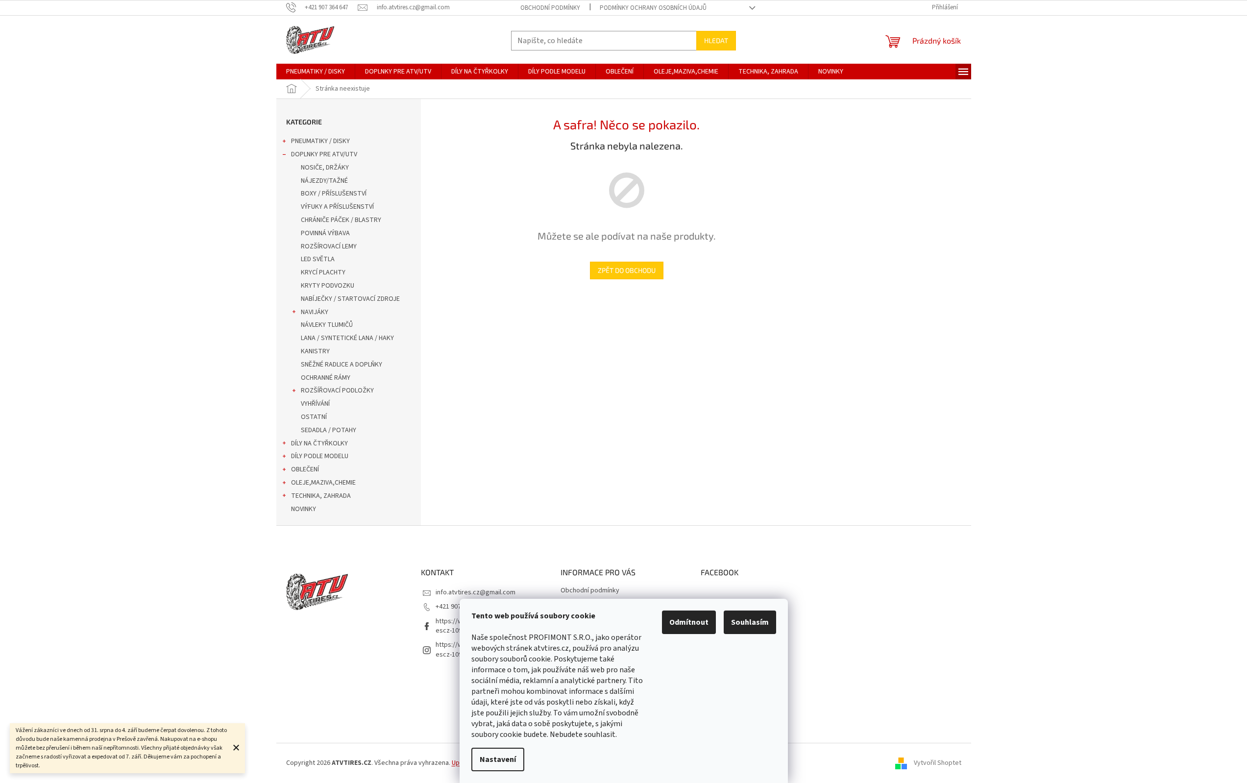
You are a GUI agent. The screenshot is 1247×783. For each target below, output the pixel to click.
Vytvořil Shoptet (937, 763)
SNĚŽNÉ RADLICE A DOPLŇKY (341, 364)
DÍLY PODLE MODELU (319, 456)
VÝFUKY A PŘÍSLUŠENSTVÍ (337, 207)
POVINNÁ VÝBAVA (325, 233)
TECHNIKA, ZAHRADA (321, 496)
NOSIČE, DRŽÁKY (325, 167)
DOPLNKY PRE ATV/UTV (324, 154)
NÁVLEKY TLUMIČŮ (327, 325)
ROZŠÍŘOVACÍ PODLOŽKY (337, 390)
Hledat (716, 40)
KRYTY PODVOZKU (327, 286)
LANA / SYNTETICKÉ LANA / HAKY (347, 338)
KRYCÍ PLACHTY (323, 272)
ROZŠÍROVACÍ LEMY (329, 246)
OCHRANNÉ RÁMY (325, 378)
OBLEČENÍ (305, 469)
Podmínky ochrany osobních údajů (653, 7)
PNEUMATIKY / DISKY (320, 141)
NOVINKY (303, 509)
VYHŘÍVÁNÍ (315, 404)
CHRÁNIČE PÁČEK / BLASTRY (341, 220)
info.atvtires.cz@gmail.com (475, 592)
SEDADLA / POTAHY (328, 430)
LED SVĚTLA (318, 259)
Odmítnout (689, 622)
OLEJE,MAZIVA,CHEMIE (323, 483)
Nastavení (498, 759)
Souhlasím (750, 622)
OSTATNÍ (314, 417)
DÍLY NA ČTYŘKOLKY (319, 443)
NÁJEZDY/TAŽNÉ (324, 181)
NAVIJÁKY (314, 312)
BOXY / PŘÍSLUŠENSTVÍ (334, 193)
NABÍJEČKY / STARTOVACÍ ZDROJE (350, 299)
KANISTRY (315, 351)
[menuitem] (315, 71)
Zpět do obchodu (627, 270)
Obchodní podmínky (550, 7)
